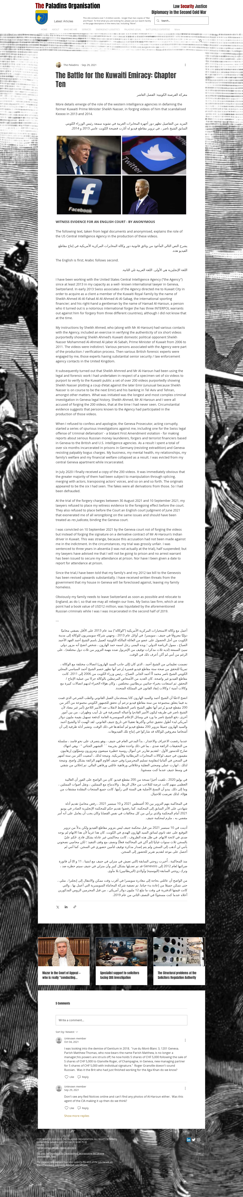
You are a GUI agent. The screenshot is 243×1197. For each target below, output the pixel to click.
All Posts (42, 40)
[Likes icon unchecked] (66, 1077)
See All (201, 930)
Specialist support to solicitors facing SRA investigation (119, 975)
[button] (200, 40)
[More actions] (185, 65)
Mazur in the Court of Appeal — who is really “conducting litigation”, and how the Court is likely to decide (62, 975)
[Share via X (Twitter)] (57, 907)
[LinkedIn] (189, 1140)
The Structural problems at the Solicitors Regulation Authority (177, 975)
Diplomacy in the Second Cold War (179, 12)
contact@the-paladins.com (50, 1142)
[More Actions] (185, 1040)
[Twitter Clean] (194, 1140)
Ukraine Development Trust (54, 1161)
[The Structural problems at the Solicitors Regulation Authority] (179, 951)
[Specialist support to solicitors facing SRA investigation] (121, 951)
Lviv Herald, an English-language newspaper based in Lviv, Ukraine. (75, 1163)
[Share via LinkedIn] (66, 907)
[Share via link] (74, 907)
